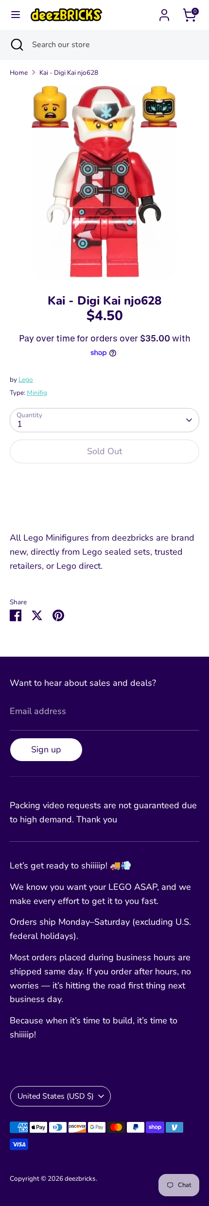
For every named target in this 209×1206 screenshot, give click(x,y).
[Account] (164, 12)
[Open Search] (16, 44)
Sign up (46, 749)
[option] (104, 182)
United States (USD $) (55, 1096)
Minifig (37, 392)
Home (19, 72)
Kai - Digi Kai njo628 (68, 72)
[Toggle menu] (15, 15)
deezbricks (80, 1178)
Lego (25, 379)
